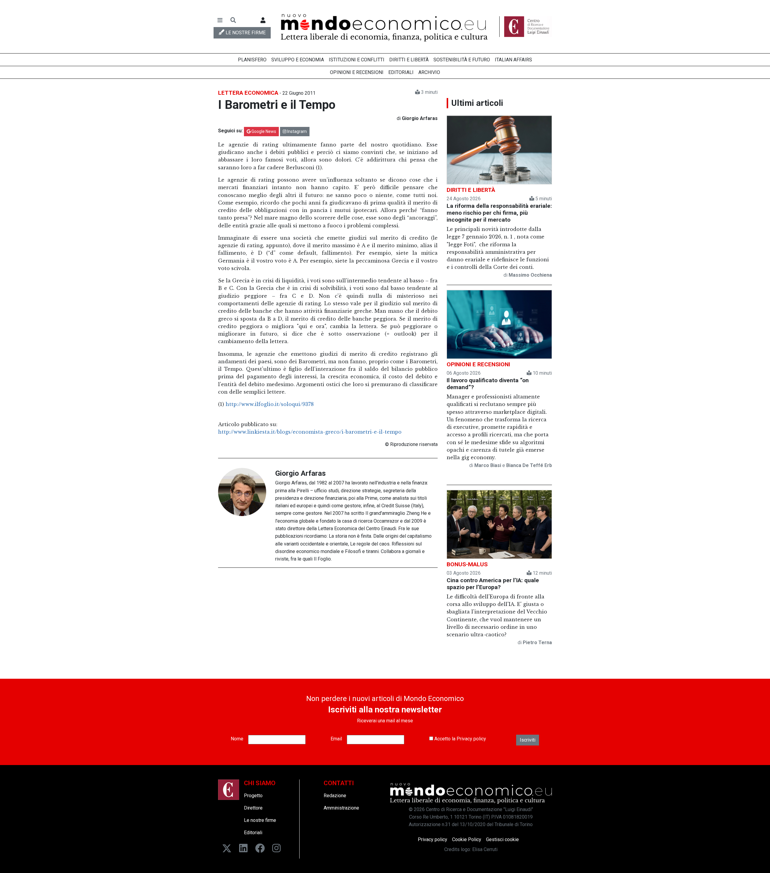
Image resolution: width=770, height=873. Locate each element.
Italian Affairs (513, 60)
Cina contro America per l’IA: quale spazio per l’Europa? (493, 584)
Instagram (296, 131)
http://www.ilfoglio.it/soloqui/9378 (270, 404)
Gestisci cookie (502, 839)
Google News (263, 131)
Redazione (335, 795)
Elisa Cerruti (484, 849)
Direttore (253, 808)
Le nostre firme (260, 820)
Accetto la (459, 739)
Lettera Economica (248, 92)
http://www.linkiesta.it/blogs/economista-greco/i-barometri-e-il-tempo (310, 432)
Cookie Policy (466, 839)
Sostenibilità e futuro (461, 60)
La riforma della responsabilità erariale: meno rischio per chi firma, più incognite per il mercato (499, 212)
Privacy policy (471, 739)
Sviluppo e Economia (297, 60)
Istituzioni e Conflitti (356, 60)
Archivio (429, 72)
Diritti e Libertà (409, 60)
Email (336, 739)
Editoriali (401, 72)
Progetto (253, 795)
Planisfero (252, 60)
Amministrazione (341, 808)
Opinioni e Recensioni (356, 72)
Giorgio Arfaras (300, 473)
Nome (237, 739)
